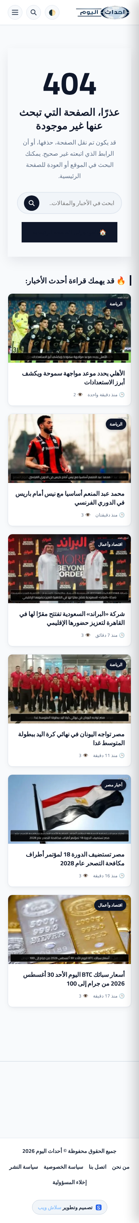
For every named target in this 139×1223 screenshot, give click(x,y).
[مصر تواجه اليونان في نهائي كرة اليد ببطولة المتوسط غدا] (69, 688)
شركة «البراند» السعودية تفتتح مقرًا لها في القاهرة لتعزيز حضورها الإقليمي (72, 618)
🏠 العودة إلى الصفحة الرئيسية (69, 232)
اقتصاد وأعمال (110, 544)
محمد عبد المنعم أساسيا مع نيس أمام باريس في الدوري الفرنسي (70, 498)
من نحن (121, 1167)
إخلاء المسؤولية (70, 1182)
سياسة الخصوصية (63, 1167)
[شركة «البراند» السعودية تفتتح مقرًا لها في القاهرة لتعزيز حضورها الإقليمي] (69, 568)
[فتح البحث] (33, 12)
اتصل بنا (98, 1167)
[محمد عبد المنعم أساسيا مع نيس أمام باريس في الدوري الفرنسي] (69, 448)
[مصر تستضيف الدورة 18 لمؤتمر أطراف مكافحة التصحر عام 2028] (69, 809)
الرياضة (116, 304)
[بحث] (31, 203)
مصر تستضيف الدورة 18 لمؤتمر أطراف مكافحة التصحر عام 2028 (75, 858)
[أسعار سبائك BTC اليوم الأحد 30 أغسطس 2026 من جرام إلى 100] (69, 929)
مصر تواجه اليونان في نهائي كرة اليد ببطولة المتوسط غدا (71, 738)
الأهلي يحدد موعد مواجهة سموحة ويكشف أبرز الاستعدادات (73, 377)
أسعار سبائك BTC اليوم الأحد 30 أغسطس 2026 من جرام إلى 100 (74, 979)
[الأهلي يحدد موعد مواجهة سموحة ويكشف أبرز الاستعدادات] (69, 328)
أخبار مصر (113, 785)
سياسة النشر (23, 1167)
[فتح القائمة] (15, 12)
